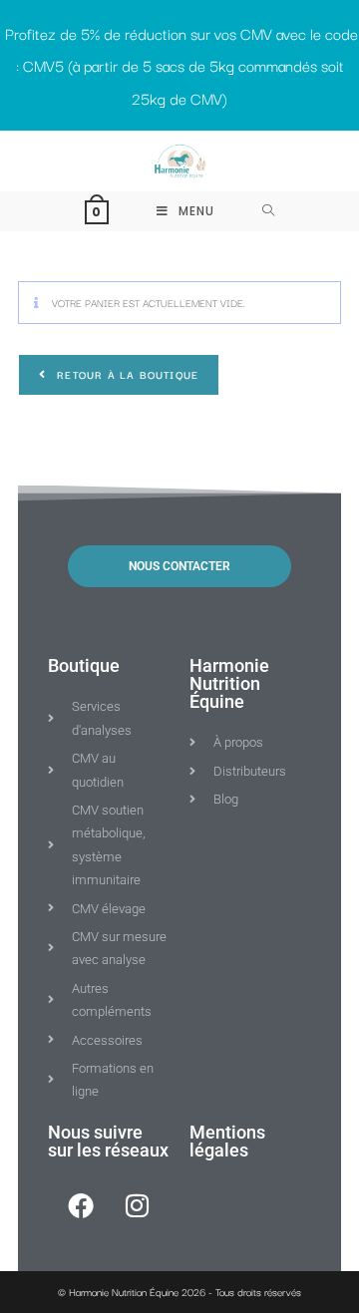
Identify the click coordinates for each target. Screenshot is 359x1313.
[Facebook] (81, 1205)
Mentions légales (227, 1141)
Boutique (84, 665)
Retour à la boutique (125, 374)
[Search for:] (268, 211)
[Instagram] (138, 1205)
